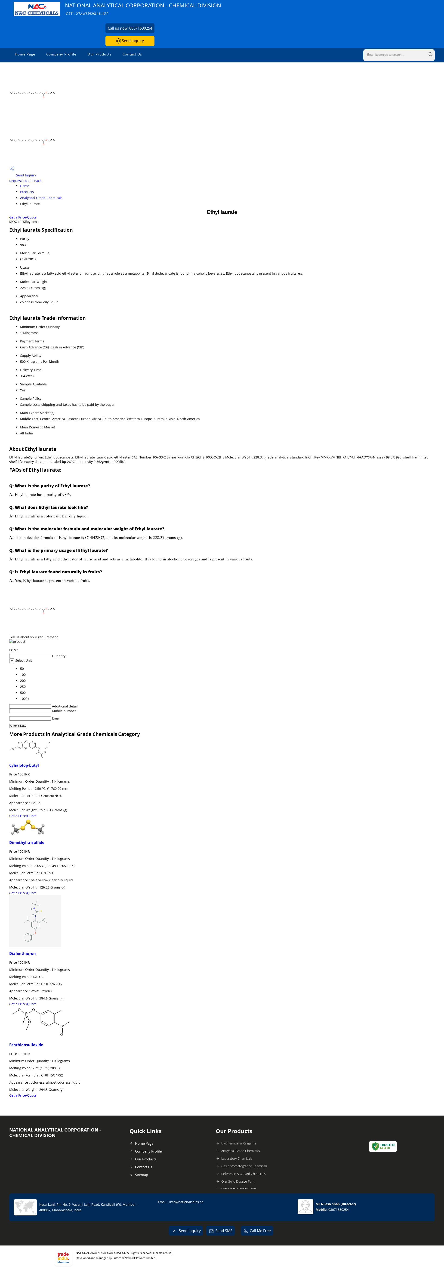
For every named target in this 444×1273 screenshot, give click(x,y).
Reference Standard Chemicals (243, 1174)
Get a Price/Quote (23, 217)
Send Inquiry (132, 40)
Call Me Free (260, 1230)
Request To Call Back (25, 180)
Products (27, 192)
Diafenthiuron (22, 953)
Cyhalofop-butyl (24, 765)
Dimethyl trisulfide (26, 842)
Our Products (99, 54)
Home (24, 186)
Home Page (25, 54)
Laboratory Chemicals (236, 1158)
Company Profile (61, 54)
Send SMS (223, 1230)
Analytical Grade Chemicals (41, 198)
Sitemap (141, 1174)
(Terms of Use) (162, 1253)
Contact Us (132, 54)
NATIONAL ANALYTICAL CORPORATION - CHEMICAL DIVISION (143, 9)
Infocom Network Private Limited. (135, 1258)
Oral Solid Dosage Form (238, 1181)
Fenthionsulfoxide (26, 1044)
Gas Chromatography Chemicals (244, 1166)
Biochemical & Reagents (238, 1143)
